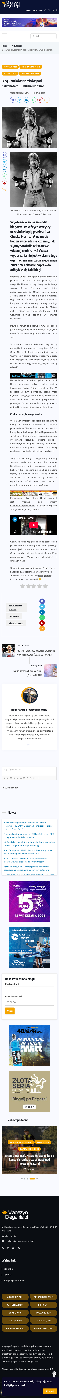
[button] (22, 1178)
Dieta (43, 1305)
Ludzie (15, 1313)
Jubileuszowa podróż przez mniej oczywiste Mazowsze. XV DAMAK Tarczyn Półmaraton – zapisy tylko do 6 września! (28, 826)
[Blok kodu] (27, 777)
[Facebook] (29, 745)
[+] (37, 778)
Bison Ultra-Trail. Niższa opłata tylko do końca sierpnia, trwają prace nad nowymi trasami (25, 860)
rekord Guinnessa (16, 623)
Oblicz (9, 1011)
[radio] (22, 587)
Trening (44, 1320)
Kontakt (7, 1274)
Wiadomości (15, 1328)
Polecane (43, 1313)
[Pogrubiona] (4, 777)
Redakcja (8, 1268)
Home (4, 45)
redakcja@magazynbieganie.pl (19, 1241)
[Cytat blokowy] (24, 777)
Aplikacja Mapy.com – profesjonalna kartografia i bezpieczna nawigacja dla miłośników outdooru (27, 868)
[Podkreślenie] (10, 777)
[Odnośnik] (30, 777)
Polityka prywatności (14, 1280)
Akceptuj (50, 1391)
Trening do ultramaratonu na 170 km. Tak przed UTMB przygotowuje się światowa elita (29, 836)
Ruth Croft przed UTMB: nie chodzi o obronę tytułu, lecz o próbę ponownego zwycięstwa (28, 852)
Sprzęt (15, 1320)
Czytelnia (15, 1305)
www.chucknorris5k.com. (22, 505)
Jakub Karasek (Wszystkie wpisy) (29, 709)
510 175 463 (10, 1236)
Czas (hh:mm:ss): (13, 996)
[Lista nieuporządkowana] (20, 777)
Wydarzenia (43, 1328)
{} (34, 778)
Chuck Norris (14, 616)
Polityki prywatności (14, 1385)
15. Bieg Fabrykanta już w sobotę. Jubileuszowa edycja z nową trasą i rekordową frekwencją (29, 844)
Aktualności (17, 45)
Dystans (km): (12, 984)
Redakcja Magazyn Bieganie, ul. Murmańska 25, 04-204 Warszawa (29, 1229)
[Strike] (14, 777)
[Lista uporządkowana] (17, 777)
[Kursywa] (7, 777)
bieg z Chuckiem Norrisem (15, 607)
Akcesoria (15, 1297)
